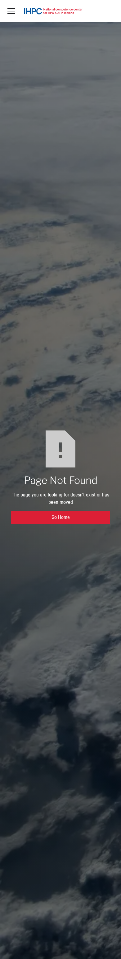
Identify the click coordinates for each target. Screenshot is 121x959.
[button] (11, 11)
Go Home (61, 517)
